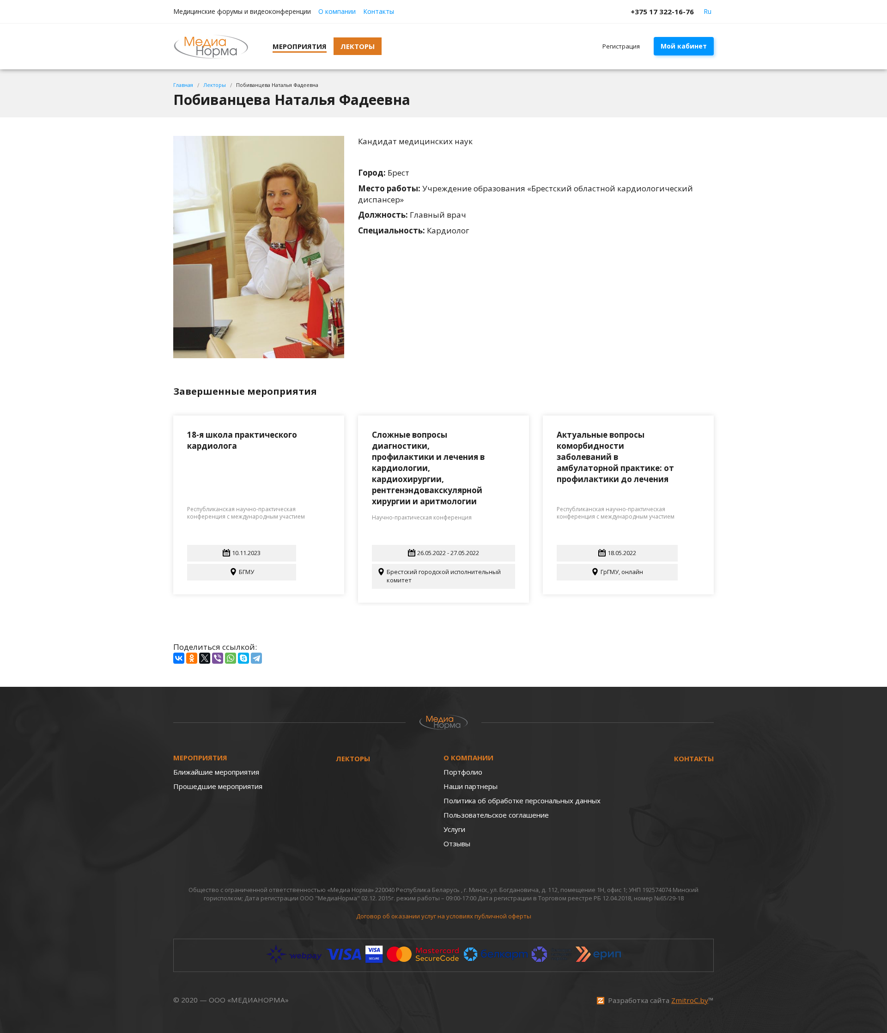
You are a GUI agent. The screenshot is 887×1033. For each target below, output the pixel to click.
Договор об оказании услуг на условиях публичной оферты (443, 916)
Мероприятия (200, 757)
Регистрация (621, 46)
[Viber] (217, 658)
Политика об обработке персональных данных (522, 800)
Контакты (378, 11)
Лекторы (353, 758)
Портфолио (463, 771)
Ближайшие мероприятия (216, 771)
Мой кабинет (684, 46)
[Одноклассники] (191, 658)
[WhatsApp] (230, 658)
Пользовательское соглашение (496, 814)
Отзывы (457, 843)
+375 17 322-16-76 (662, 11)
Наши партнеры (471, 786)
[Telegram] (256, 658)
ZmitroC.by (689, 1000)
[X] (204, 658)
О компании (337, 11)
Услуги (454, 829)
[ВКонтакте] (178, 658)
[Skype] (243, 658)
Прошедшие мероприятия (217, 786)
